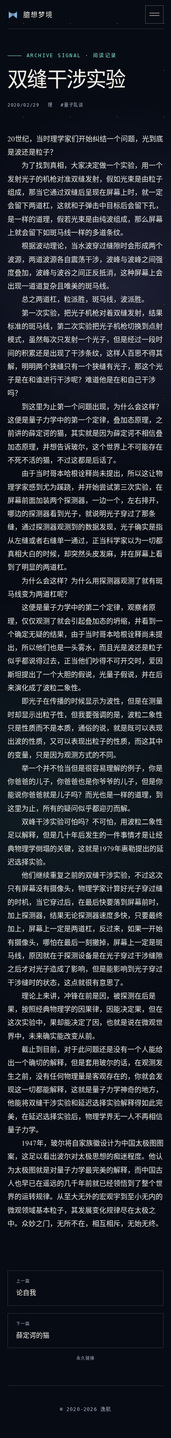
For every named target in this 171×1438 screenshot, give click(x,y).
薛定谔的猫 (32, 1330)
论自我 (26, 1288)
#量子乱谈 (72, 105)
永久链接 (85, 1358)
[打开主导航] (154, 14)
